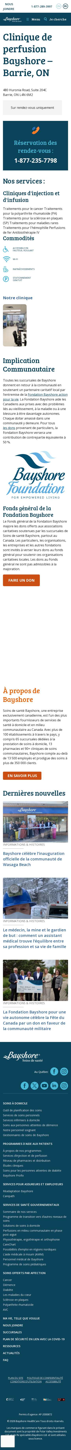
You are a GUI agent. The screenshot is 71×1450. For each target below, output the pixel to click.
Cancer (7, 1280)
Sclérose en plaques (15, 1300)
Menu (33, 19)
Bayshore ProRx (13, 1175)
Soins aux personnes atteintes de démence (30, 1125)
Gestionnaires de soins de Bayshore (26, 1135)
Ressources (11, 1346)
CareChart (9, 1244)
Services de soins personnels (21, 1115)
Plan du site (15, 1378)
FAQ (5, 1360)
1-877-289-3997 (41, 6)
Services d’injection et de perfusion (25, 1156)
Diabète (8, 1290)
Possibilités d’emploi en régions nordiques (29, 1249)
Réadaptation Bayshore (18, 1191)
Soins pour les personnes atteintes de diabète (32, 1170)
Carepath (9, 1196)
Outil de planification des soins (22, 1110)
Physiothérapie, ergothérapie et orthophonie (31, 1239)
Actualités (11, 1353)
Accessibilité (53, 1381)
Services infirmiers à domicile (21, 1120)
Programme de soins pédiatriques (24, 1264)
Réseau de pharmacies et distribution (26, 1160)
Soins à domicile (15, 1103)
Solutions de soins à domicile (21, 1225)
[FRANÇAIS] (65, 6)
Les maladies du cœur (17, 1295)
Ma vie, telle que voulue (21, 1318)
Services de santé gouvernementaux (31, 1205)
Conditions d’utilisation (26, 1381)
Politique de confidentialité (45, 1378)
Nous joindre (8, 6)
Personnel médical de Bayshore (23, 1259)
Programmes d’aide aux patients (27, 1144)
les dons (9, 428)
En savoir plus (24, 775)
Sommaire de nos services (20, 1212)
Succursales (12, 1332)
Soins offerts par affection (24, 1273)
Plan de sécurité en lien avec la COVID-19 (33, 1339)
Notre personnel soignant (19, 1130)
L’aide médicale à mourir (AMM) (23, 1254)
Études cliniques (13, 1165)
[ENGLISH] (58, 6)
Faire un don (21, 580)
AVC (5, 1309)
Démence (9, 1285)
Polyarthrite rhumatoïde (18, 1305)
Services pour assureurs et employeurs (33, 1184)
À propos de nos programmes (22, 1151)
